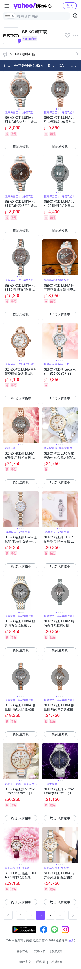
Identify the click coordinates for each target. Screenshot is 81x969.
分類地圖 (56, 962)
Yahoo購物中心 (33, 6)
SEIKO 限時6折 (22, 54)
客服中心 (22, 951)
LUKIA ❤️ (75, 65)
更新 (71, 940)
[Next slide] (36, 89)
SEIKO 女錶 (52, 65)
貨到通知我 (21, 146)
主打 (6, 65)
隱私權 (40, 962)
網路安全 (25, 962)
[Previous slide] (6, 89)
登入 (69, 5)
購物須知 (56, 951)
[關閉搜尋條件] (13, 16)
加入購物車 (62, 314)
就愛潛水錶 (63, 65)
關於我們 (39, 951)
